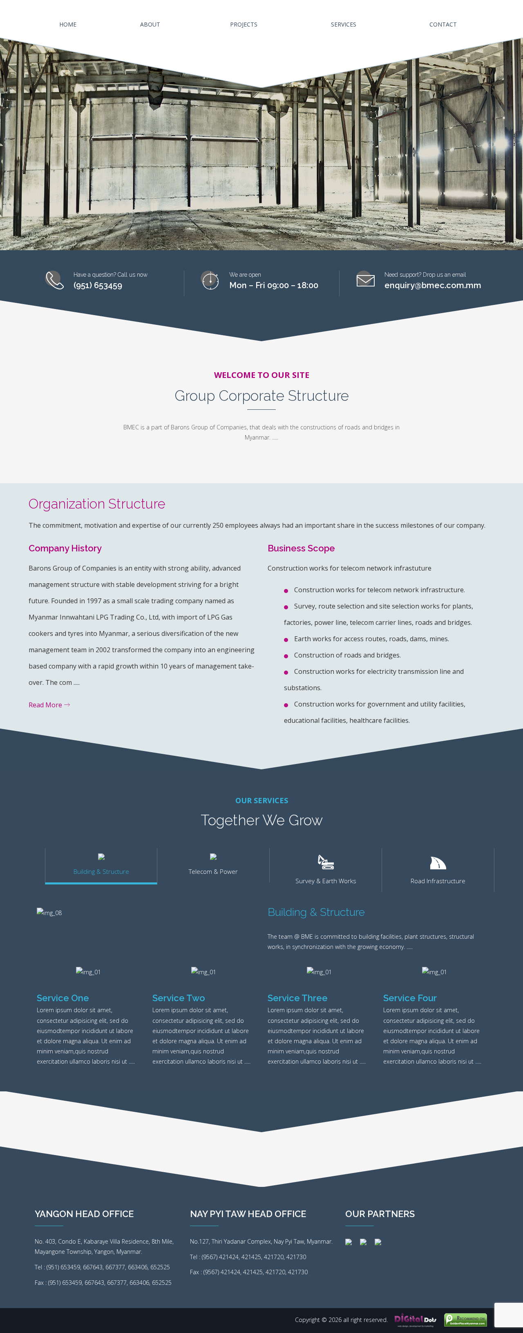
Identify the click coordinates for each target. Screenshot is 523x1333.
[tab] (101, 866)
